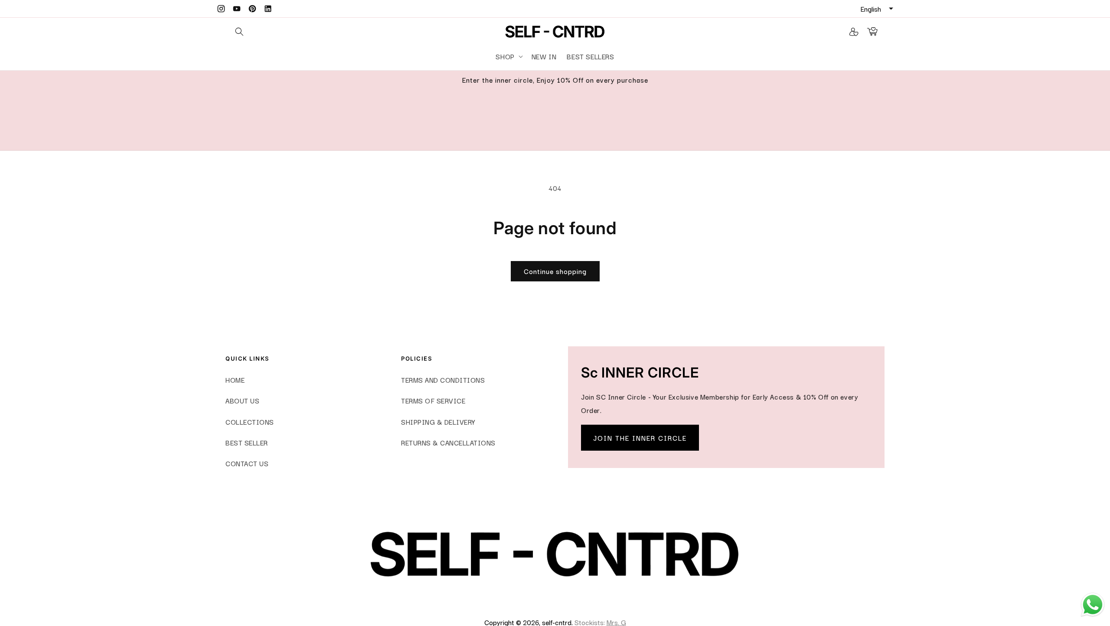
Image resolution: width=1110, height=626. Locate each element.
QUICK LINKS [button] (247, 358)
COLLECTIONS (249, 421)
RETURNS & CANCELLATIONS (448, 442)
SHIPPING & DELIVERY (438, 421)
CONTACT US (246, 463)
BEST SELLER (246, 442)
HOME (235, 379)
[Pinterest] (252, 8)
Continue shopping (555, 271)
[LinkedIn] (268, 8)
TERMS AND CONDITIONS (443, 379)
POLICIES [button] (416, 358)
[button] (508, 56)
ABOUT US (242, 400)
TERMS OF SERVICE (433, 400)
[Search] (239, 31)
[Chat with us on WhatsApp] (1093, 615)
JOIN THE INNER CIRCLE (640, 437)
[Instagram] (221, 8)
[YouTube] (236, 8)
